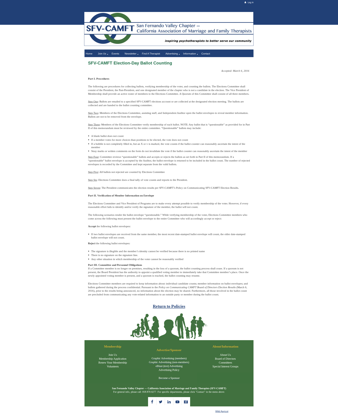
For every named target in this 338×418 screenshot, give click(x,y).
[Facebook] (152, 401)
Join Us (112, 354)
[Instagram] (186, 401)
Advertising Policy (169, 369)
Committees (225, 362)
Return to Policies (169, 306)
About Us (225, 354)
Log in (251, 2)
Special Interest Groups (225, 366)
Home (87, 9)
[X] (161, 401)
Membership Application (112, 358)
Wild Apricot (221, 411)
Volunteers (113, 366)
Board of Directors (225, 358)
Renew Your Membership (112, 362)
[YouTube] (177, 401)
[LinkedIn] (169, 401)
